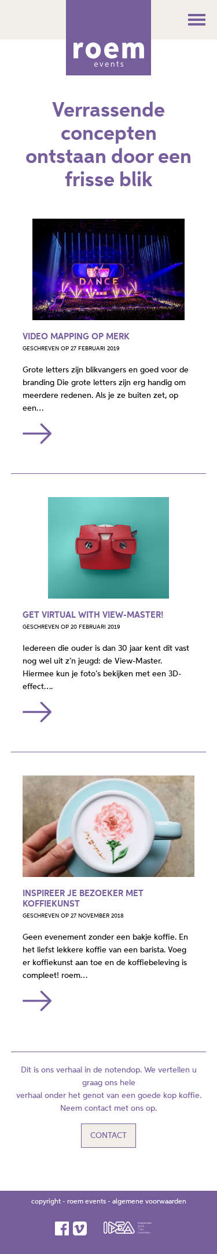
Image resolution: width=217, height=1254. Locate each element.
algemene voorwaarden (149, 1201)
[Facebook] (63, 1228)
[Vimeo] (81, 1228)
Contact (108, 1136)
